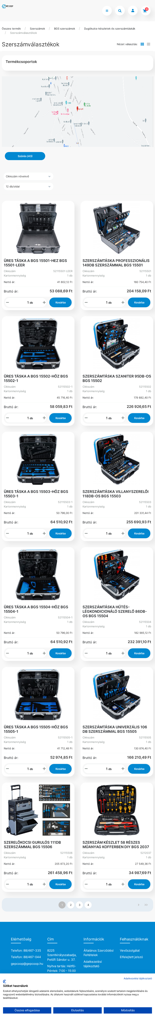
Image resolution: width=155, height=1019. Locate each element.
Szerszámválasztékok (23, 32)
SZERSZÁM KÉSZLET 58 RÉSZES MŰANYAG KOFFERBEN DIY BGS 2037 (116, 844)
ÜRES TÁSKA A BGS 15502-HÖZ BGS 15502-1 (36, 378)
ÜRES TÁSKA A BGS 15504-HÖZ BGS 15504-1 (36, 609)
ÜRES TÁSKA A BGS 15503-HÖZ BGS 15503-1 (36, 493)
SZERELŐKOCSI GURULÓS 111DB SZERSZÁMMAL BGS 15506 (32, 844)
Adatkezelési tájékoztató (93, 964)
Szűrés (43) (25, 156)
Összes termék (11, 28)
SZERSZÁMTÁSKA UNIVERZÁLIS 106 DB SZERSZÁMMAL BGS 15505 (115, 729)
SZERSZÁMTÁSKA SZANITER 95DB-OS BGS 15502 (117, 378)
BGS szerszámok (64, 28)
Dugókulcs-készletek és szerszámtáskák (109, 28)
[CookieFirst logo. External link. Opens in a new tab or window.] (4, 981)
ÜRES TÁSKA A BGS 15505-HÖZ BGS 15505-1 (36, 729)
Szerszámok (37, 28)
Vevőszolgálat (130, 950)
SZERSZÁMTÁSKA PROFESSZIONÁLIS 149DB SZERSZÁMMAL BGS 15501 (116, 262)
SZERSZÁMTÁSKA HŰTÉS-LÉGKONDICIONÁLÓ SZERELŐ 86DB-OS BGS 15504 (115, 611)
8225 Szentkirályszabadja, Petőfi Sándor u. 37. (61, 955)
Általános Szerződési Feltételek (99, 953)
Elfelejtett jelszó (131, 957)
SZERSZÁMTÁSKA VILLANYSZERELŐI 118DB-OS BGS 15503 (116, 493)
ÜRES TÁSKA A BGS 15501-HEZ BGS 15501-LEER (35, 262)
